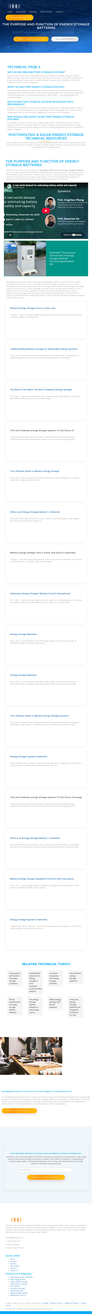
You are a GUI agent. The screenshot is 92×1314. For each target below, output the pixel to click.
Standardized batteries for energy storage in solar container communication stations (35, 982)
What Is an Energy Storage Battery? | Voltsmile (35, 512)
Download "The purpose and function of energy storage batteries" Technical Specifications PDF (62, 258)
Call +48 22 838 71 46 (64, 39)
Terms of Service (71, 1303)
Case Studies (46, 12)
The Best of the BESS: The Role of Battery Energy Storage (41, 389)
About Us (13, 1268)
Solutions (21, 12)
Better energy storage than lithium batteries (55, 1003)
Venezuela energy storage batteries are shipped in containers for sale (75, 1007)
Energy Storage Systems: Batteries (28, 756)
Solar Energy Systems (18, 1279)
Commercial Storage (17, 1288)
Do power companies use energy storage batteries (54, 978)
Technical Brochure (18, 17)
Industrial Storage (16, 1291)
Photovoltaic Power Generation (21, 1277)
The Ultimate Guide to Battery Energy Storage (34, 471)
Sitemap (45, 1303)
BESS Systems (15, 1286)
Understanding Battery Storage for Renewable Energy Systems (44, 349)
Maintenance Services (18, 1295)
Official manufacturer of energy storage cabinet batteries (15, 1006)
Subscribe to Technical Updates (45, 1177)
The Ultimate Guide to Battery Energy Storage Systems (39, 715)
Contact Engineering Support (18, 1110)
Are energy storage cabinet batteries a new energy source (34, 1006)
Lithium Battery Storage (18, 1282)
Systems (33, 12)
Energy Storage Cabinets (19, 1293)
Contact (59, 12)
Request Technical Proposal (30, 39)
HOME (16, 32)
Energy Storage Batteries (23, 634)
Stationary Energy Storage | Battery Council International (40, 593)
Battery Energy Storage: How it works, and (32, 308)
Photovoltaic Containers (19, 1284)
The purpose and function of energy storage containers (14, 978)
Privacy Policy (56, 1303)
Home (10, 12)
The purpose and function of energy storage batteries (50, 32)
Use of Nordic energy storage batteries (75, 977)
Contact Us (14, 1270)
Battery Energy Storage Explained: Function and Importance (42, 879)
